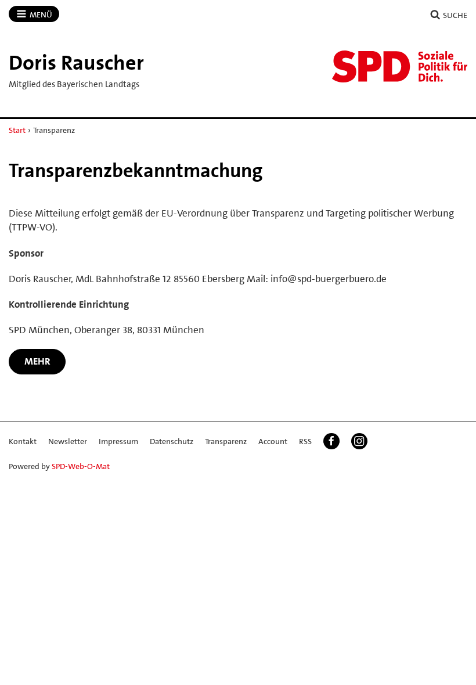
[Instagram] (359, 441)
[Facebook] (331, 441)
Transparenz (226, 441)
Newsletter (67, 441)
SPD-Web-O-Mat (81, 466)
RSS (305, 441)
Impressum (118, 441)
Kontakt (23, 441)
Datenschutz (171, 441)
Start (17, 130)
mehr (37, 361)
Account (272, 441)
